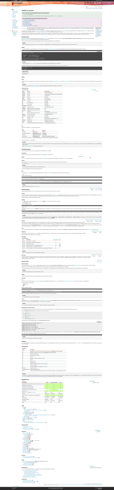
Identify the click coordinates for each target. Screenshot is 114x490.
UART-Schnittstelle (62, 30)
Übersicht (14, 13)
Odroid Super (26, 411)
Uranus (25, 436)
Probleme (98, 33)
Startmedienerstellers (26, 39)
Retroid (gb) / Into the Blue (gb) (27, 448)
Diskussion (96, 8)
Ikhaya (93, 1)
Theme (96, 189)
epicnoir (99, 221)
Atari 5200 (39, 300)
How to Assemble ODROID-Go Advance (30, 471)
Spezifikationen (99, 35)
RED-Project (26, 338)
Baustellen (14, 24)
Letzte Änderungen (15, 11)
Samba (24, 158)
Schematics (25, 427)
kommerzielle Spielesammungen (29, 146)
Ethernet (57, 239)
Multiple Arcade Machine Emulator (69, 281)
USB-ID (23, 239)
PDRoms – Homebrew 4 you (27, 433)
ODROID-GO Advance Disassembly (29, 473)
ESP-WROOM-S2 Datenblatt (27, 428)
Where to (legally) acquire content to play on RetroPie (30, 457)
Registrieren (100, 0)
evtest (36, 409)
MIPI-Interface (33, 392)
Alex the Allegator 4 (27, 440)
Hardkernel (48, 27)
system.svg (89, 229)
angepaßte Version (67, 28)
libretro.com (29, 140)
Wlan (54, 239)
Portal (85, 1)
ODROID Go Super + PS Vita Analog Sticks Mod (30, 481)
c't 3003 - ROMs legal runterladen (28, 421)
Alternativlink (43, 31)
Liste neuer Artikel (15, 12)
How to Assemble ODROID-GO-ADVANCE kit (30, 470)
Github (84, 281)
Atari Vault (24, 462)
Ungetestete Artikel (15, 26)
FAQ (13, 14)
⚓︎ (101, 22)
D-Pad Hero (24, 445)
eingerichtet (49, 172)
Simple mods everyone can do (27, 480)
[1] (28, 282)
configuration (45, 366)
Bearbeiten (90, 8)
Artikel (87, 8)
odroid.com (45, 38)
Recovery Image (99, 261)
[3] (67, 65)
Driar (23, 444)
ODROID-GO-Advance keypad (28, 409)
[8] (49, 310)
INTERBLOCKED (25, 450)
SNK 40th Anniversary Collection (27, 464)
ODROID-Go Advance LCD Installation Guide (29, 477)
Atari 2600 (29, 300)
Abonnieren (100, 8)
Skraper (23, 201)
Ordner (47, 154)
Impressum (57, 488)
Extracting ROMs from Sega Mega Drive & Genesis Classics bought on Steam (34, 422)
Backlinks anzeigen (15, 32)
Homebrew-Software (67, 81)
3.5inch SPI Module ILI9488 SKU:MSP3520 (29, 417)
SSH (38, 49)
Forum (88, 1)
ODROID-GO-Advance (32, 63)
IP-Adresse (64, 158)
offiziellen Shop (36, 233)
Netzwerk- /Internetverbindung (52, 49)
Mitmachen (100, 1)
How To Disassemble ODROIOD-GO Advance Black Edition (33, 475)
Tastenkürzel (98, 34)
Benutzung (14, 15)
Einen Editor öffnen (26, 24)
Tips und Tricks (99, 32)
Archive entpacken (26, 22)
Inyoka (15, 487)
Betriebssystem (99, 28)
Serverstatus (61, 488)
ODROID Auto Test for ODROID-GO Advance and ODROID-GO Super (34, 410)
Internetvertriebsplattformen (36, 85)
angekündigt (47, 34)
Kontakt (52, 488)
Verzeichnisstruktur (37, 186)
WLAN (25, 252)
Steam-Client (57, 281)
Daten (97, 29)
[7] (48, 310)
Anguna (24, 438)
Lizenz (49, 488)
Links (97, 36)
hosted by (13, 0)
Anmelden (97, 0)
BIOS (30, 127)
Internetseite (33, 208)
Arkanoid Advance (27, 441)
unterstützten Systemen (57, 81)
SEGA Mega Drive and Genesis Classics (29, 461)
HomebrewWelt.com (26, 439)
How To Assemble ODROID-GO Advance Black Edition (32, 474)
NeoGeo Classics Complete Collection (28, 465)
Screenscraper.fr (40, 201)
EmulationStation (99, 31)
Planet (96, 1)
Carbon (90, 221)
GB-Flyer (25, 434)
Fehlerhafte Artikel (15, 27)
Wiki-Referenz (15, 22)
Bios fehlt (96, 91)
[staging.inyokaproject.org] (17, 4)
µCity (24, 446)
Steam (62, 331)
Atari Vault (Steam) (37, 281)
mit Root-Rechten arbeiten (27, 23)
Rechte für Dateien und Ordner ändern (29, 25)
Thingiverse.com (25, 418)
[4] (100, 223)
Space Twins (26, 435)
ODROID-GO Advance (37, 31)
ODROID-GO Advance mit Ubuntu (29, 419)
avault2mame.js (32, 290)
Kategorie (14, 16)
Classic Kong (25, 443)
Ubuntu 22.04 (26, 14)
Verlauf (93, 8)
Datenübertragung (99, 30)
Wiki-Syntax (14, 23)
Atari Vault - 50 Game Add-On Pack (29, 463)
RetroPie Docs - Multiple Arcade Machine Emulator (30, 429)
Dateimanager (45, 158)
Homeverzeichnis (46, 300)
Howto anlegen (15, 21)
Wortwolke (14, 17)
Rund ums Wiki (15, 28)
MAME (24, 420)
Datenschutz (54, 488)
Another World (25, 437)
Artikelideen (14, 25)
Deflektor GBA (25, 447)
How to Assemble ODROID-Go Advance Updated (31, 472)
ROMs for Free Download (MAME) (28, 456)
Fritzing (87, 30)
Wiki (90, 1)
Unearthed (24, 449)
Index (13, 10)
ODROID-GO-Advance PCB (27, 426)
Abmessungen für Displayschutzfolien (28, 482)
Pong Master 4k (25, 442)
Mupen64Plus (24, 376)
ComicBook (99, 189)
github (40, 222)
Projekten (37, 30)
